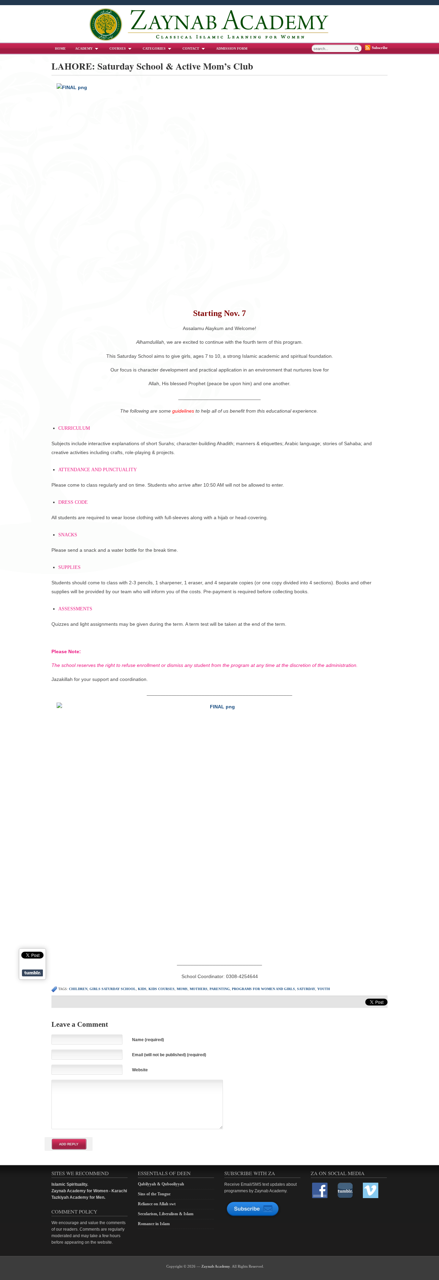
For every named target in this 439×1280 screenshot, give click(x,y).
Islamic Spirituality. (69, 1184)
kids (142, 989)
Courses (117, 48)
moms (182, 989)
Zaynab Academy (215, 1266)
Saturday (306, 989)
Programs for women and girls (263, 989)
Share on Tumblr (32, 973)
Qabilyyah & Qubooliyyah (161, 1184)
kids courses (162, 989)
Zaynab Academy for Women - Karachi (89, 1190)
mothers (198, 989)
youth (323, 989)
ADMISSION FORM (231, 48)
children (78, 989)
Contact (190, 48)
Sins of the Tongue (154, 1194)
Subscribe (380, 48)
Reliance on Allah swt (157, 1204)
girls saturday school (113, 989)
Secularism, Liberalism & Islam (165, 1213)
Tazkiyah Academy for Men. (78, 1197)
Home (60, 48)
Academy (84, 48)
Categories (154, 48)
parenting (220, 989)
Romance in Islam (154, 1223)
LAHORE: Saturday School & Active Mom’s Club (152, 66)
